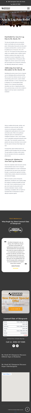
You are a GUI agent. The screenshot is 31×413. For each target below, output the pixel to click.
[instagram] (17, 345)
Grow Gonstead (13, 409)
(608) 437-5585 (19, 342)
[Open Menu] (28, 8)
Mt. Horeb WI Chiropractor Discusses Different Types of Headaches (14, 356)
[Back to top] (27, 409)
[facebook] (13, 345)
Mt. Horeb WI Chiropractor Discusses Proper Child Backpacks (14, 365)
